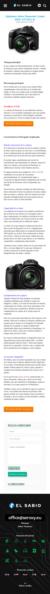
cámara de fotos (24, 377)
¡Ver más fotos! (25, 275)
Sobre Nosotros (25, 526)
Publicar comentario (18, 474)
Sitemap (25, 523)
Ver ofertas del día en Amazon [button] (18, 123)
